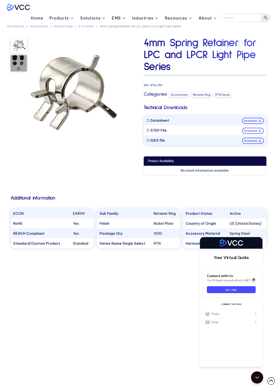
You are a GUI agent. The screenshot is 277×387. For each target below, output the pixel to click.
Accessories (39, 26)
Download (251, 120)
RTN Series (86, 26)
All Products (15, 26)
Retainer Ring (63, 26)
